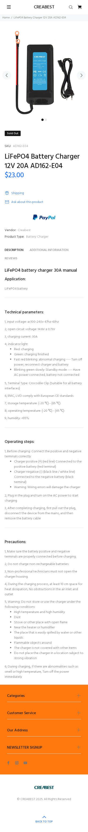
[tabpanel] (44, 72)
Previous (6, 75)
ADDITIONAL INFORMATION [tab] (49, 250)
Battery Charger (37, 237)
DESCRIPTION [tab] (14, 250)
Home (6, 17)
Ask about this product (27, 202)
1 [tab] (42, 120)
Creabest (24, 230)
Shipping (17, 193)
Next (81, 75)
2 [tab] (46, 120)
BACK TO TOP (44, 821)
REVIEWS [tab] (11, 258)
